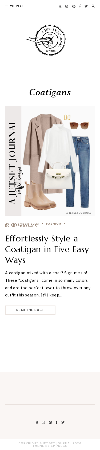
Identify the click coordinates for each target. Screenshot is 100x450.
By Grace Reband (21, 226)
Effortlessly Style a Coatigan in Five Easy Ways (47, 249)
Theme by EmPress (50, 446)
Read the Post (30, 310)
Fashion (53, 223)
